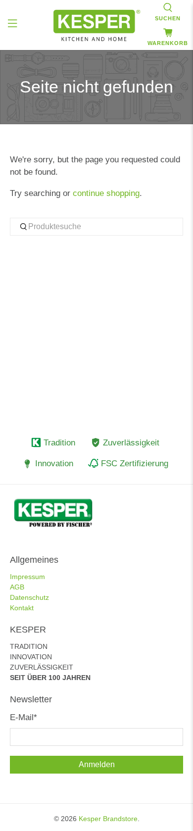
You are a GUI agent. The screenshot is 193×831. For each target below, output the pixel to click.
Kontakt (22, 608)
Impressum (27, 577)
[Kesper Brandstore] (96, 25)
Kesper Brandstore (108, 819)
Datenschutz (29, 597)
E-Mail (23, 717)
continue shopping (106, 193)
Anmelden (97, 764)
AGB (17, 587)
